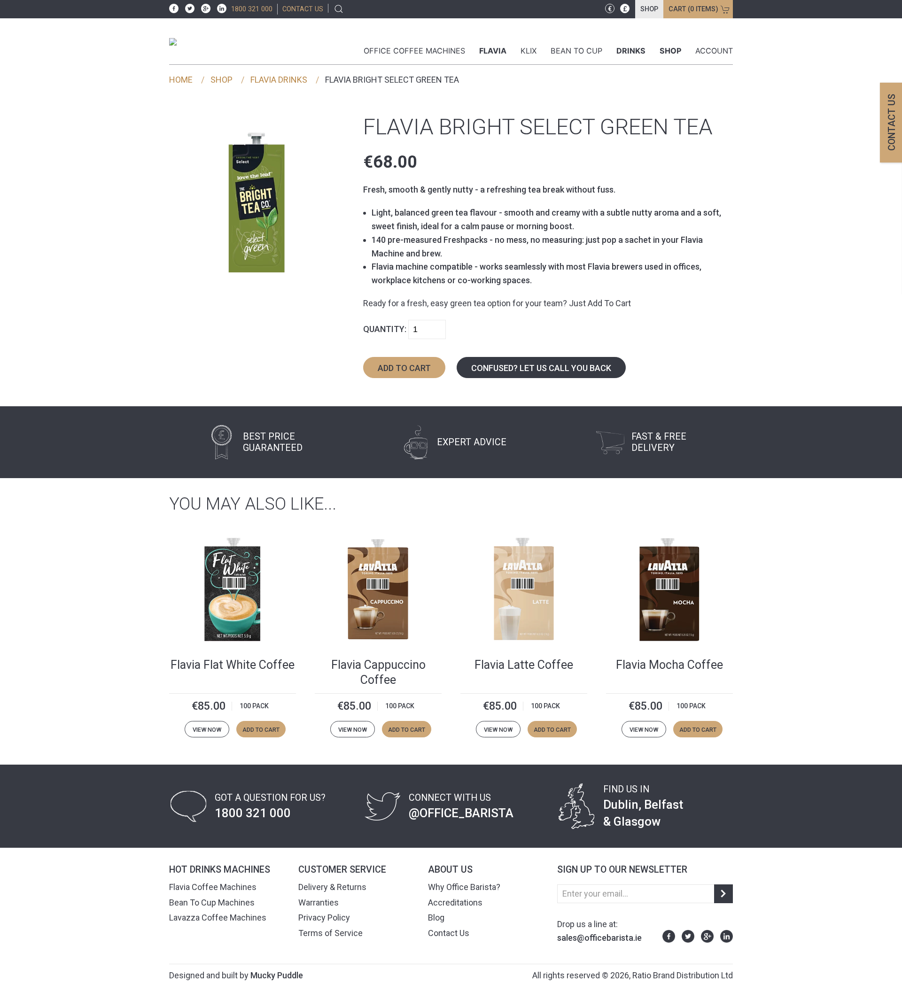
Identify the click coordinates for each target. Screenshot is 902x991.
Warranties (318, 902)
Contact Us (448, 933)
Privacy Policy (324, 917)
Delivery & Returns (332, 887)
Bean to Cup (576, 50)
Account (714, 50)
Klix (529, 50)
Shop (649, 9)
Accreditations (455, 902)
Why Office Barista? (464, 887)
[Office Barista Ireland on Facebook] (174, 8)
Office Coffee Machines (414, 50)
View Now (207, 729)
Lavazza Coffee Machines (217, 917)
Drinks (630, 50)
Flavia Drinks (278, 80)
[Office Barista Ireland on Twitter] (187, 8)
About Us (450, 869)
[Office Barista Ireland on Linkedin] (219, 8)
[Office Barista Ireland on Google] (203, 8)
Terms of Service (330, 933)
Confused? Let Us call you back (541, 368)
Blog (436, 917)
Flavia (492, 50)
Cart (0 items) (693, 9)
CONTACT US (302, 9)
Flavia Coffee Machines (213, 887)
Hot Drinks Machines (219, 869)
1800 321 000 (251, 9)
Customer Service (342, 869)
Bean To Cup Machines (212, 902)
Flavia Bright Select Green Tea (392, 80)
